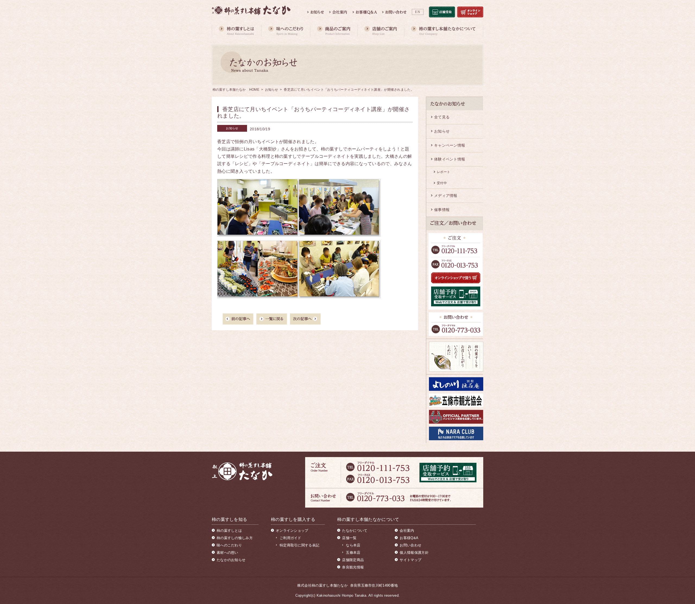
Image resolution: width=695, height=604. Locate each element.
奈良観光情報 (353, 567)
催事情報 (442, 209)
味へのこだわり (229, 545)
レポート (443, 172)
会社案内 (407, 530)
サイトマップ (410, 560)
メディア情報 (445, 195)
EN (417, 12)
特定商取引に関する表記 (299, 545)
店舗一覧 (349, 538)
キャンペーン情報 (449, 145)
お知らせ (271, 90)
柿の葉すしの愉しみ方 (235, 538)
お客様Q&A (409, 538)
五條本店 (353, 552)
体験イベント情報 (449, 159)
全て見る (442, 117)
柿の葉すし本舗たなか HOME (236, 90)
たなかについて (354, 530)
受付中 (442, 183)
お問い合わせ (410, 545)
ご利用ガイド (290, 538)
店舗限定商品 (353, 560)
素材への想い (227, 552)
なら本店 (353, 545)
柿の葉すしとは (229, 530)
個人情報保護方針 (414, 552)
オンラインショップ (292, 530)
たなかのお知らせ (231, 560)
